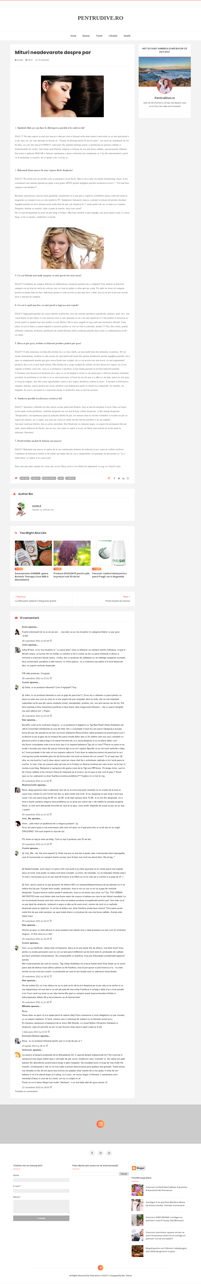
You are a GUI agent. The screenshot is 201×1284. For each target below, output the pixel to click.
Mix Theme (127, 1275)
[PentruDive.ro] (169, 111)
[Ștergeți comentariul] (51, 641)
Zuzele (26, 682)
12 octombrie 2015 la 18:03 (36, 1087)
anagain (96, 569)
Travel (99, 36)
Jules (25, 644)
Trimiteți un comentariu (26, 1091)
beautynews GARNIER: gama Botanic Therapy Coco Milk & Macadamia (32, 576)
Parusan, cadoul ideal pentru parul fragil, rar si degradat (109, 575)
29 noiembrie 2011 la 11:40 (36, 781)
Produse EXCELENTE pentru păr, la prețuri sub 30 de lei (72, 575)
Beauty (86, 36)
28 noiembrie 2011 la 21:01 (36, 678)
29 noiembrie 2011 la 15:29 (36, 939)
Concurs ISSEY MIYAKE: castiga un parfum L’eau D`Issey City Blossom (165, 1219)
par (61, 478)
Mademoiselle (29, 785)
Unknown (27, 1050)
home (73, 36)
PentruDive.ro (100, 18)
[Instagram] (156, 111)
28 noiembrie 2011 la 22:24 (36, 716)
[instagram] (100, 1153)
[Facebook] (174, 111)
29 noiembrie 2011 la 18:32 (36, 976)
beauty (36, 478)
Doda (25, 627)
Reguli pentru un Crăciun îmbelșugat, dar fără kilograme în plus (166, 1250)
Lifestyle (113, 36)
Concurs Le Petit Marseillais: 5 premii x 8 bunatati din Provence (166, 1189)
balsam (25, 478)
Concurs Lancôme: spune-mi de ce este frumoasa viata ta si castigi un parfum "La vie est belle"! (165, 1235)
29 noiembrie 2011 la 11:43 (36, 814)
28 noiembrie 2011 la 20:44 (36, 641)
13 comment (43, 60)
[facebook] (92, 1153)
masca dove (49, 478)
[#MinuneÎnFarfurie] (160, 111)
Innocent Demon (31, 1036)
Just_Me (27, 818)
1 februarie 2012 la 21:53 (35, 1032)
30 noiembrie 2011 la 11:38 (36, 1002)
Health (127, 36)
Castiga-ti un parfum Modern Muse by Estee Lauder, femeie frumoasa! (165, 1204)
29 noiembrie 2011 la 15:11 (36, 921)
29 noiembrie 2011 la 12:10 (36, 844)
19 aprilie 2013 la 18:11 (34, 1046)
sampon (70, 478)
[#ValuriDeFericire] (165, 111)
